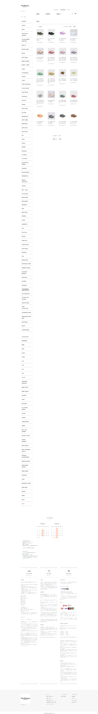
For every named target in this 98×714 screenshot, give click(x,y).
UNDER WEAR (25, 421)
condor (23, 80)
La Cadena (24, 154)
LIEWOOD (24, 168)
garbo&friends (25, 116)
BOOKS (23, 491)
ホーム (22, 16)
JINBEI (23, 425)
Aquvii (23, 29)
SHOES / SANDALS (24, 440)
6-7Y (23, 369)
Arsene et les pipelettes (25, 34)
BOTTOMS (24, 403)
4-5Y (23, 365)
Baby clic (24, 45)
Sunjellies (24, 281)
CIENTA (23, 76)
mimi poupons (25, 193)
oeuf (23, 228)
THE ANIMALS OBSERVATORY (25, 289)
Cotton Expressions (26, 84)
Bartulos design (25, 49)
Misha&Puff (24, 204)
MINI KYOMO (25, 197)
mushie (23, 220)
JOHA (23, 139)
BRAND (37, 14)
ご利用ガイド (58, 14)
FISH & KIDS (25, 108)
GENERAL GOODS (26, 483)
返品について (49, 698)
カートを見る (74, 700)
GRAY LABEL (25, 120)
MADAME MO (25, 176)
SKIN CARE (24, 487)
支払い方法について (50, 700)
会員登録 (73, 696)
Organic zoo (24, 240)
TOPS (23, 399)
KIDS (23, 349)
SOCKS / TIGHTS (26, 435)
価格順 (70, 26)
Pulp (23, 256)
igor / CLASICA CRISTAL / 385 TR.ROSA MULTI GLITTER (62, 59)
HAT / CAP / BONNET (24, 430)
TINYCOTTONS (25, 303)
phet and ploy (25, 248)
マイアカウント (56, 9)
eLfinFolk (24, 100)
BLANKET (24, 395)
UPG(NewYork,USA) (26, 312)
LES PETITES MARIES (25, 163)
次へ (60, 139)
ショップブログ (64, 694)
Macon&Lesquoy (25, 172)
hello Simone (25, 131)
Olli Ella (23, 236)
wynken (23, 325)
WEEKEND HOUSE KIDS (26, 317)
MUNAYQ (24, 216)
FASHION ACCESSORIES (25, 456)
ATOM (64, 696)
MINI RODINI (25, 201)
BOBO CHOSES (25, 61)
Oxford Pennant (25, 244)
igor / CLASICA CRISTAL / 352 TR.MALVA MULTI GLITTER (73, 59)
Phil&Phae (24, 252)
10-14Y (23, 377)
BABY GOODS (25, 391)
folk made (24, 112)
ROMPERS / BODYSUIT (25, 382)
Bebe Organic (25, 57)
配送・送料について (50, 696)
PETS (23, 499)
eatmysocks (24, 96)
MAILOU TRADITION (24, 180)
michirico (24, 185)
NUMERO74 (24, 224)
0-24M (23, 357)
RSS (62, 696)
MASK (23, 495)
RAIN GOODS (25, 445)
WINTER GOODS (26, 461)
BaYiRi (23, 53)
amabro (23, 25)
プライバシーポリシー (50, 704)
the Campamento (26, 293)
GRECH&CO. (25, 123)
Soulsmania (24, 277)
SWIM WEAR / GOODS (25, 466)
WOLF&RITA (25, 322)
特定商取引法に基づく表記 (51, 702)
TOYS (23, 479)
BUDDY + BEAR (25, 65)
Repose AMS (25, 260)
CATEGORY (48, 14)
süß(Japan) (24, 285)
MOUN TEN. (25, 212)
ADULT (23, 353)
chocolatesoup (25, 72)
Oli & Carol (24, 232)
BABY (23, 345)
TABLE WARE (25, 471)
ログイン (68, 9)
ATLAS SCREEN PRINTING (25, 40)
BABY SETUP (25, 387)
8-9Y (23, 373)
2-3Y (23, 361)
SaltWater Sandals (26, 267)
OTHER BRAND (25, 330)
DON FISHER (25, 92)
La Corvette (24, 158)
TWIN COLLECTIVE (25, 307)
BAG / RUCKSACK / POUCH (26, 450)
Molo (23, 208)
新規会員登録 (63, 9)
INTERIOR (24, 475)
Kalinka (23, 143)
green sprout (25, 127)
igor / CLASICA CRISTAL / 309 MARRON (62, 80)
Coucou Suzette (25, 88)
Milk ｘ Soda (25, 190)
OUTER (23, 413)
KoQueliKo (24, 151)
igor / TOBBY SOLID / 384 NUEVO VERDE (62, 102)
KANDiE (24, 147)
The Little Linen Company (25, 298)
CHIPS (23, 69)
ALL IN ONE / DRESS (25, 408)
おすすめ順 (65, 26)
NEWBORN (24, 340)
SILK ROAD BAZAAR (24, 272)
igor (24, 16)
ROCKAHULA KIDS (26, 263)
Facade (23, 104)
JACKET (24, 417)
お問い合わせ (74, 702)
